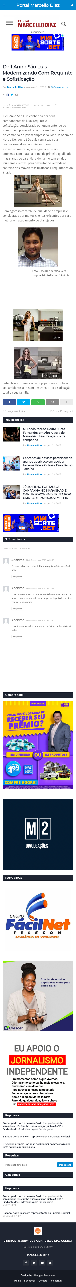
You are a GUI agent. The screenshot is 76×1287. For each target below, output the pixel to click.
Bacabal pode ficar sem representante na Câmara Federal (36, 1136)
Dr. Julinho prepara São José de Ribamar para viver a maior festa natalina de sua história (36, 1145)
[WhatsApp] (38, 402)
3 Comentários (59, 87)
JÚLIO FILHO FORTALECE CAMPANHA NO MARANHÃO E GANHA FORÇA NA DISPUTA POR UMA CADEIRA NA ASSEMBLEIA (47, 492)
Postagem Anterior (14, 411)
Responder (17, 576)
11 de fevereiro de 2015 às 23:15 (40, 560)
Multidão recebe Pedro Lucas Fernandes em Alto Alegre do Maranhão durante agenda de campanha (44, 434)
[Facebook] (8, 94)
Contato (43, 1280)
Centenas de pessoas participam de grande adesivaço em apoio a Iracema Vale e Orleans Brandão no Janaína (47, 463)
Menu (4, 5)
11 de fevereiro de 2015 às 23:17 (40, 588)
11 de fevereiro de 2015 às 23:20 (40, 620)
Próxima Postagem (61, 411)
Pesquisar (72, 5)
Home (17, 1280)
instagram (56, 1280)
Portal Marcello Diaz (38, 5)
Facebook (29, 1280)
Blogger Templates (44, 1275)
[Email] (16, 94)
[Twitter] (12, 94)
